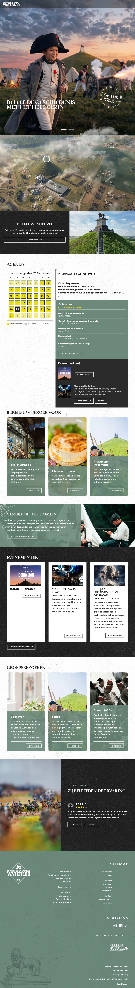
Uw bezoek (66, 892)
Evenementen (64, 887)
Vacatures (107, 903)
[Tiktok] (126, 925)
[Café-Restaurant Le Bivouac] (35, 192)
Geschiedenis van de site (59, 875)
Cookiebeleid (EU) (120, 970)
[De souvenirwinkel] (50, 181)
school (109, 887)
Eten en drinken (63, 899)
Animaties (66, 881)
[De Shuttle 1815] (41, 184)
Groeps (108, 880)
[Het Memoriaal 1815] (55, 186)
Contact (108, 896)
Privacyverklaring (120, 974)
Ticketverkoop (64, 896)
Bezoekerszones (63, 878)
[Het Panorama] (39, 178)
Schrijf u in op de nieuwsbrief (110, 936)
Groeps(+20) (106, 890)
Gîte (110, 875)
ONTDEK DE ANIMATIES (70, 354)
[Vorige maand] (13, 273)
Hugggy (124, 984)
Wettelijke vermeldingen (116, 966)
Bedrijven (107, 884)
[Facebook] (120, 925)
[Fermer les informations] (45, 984)
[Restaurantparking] (24, 195)
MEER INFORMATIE (35, 240)
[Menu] (129, 4)
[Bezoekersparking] (68, 204)
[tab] (64, 128)
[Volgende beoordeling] (91, 824)
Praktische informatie (61, 902)
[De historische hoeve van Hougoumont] (112, 146)
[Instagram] (115, 925)
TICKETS (101, 401)
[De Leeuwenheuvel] (46, 159)
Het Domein (65, 871)
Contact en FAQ (105, 899)
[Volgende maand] (46, 273)
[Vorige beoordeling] (75, 824)
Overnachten (106, 871)
